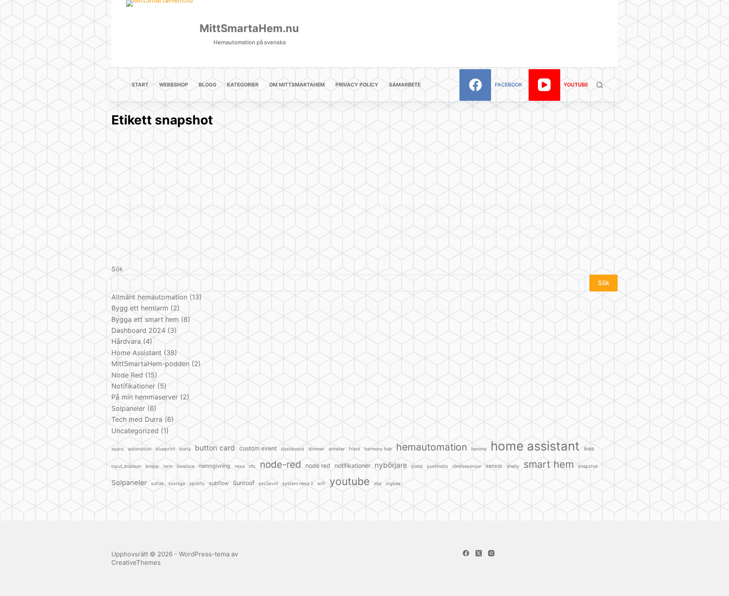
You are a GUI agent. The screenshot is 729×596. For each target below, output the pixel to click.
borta (185, 449)
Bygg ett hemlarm (139, 308)
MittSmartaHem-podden (150, 363)
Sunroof (243, 482)
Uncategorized (135, 430)
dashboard (292, 449)
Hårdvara (126, 341)
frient (354, 449)
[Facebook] (466, 553)
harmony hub (378, 449)
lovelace (185, 466)
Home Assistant (147, 188)
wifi (321, 483)
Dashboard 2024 (138, 330)
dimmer (316, 449)
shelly (513, 466)
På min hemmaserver (144, 397)
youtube (349, 481)
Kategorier (243, 84)
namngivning (214, 466)
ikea (589, 448)
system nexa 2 (297, 483)
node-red (280, 464)
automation (139, 449)
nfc (252, 466)
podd (417, 466)
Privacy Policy (356, 84)
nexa (240, 466)
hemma (478, 449)
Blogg (207, 84)
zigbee (393, 483)
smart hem (549, 464)
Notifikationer (133, 386)
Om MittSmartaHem (297, 84)
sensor (494, 466)
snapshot (588, 466)
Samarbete (405, 84)
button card (215, 447)
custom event (258, 448)
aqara (117, 449)
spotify (197, 483)
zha (377, 483)
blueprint (165, 449)
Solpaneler (128, 408)
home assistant (535, 446)
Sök (603, 283)
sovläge (176, 483)
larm (168, 466)
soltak (157, 483)
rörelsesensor (466, 466)
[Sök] (600, 85)
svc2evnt (268, 483)
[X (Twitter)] (478, 553)
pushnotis (437, 466)
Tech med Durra (136, 419)
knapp (152, 466)
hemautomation (431, 447)
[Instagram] (491, 553)
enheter (337, 449)
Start (140, 84)
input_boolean (126, 466)
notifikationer (352, 465)
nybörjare (391, 465)
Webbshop (173, 84)
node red (317, 465)
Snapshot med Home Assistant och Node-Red (477, 207)
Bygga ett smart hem (145, 319)
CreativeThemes (136, 562)
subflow (219, 483)
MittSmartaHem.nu (249, 28)
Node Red (185, 188)
